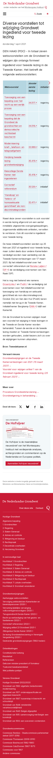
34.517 (32, 102)
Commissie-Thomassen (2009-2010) (19, 739)
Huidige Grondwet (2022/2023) (17, 682)
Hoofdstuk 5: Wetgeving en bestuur (19, 575)
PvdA (23, 284)
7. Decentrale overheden (14, 546)
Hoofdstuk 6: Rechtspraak (14, 579)
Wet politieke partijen (12, 670)
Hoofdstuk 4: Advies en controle (17, 572)
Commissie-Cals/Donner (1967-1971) (19, 746)
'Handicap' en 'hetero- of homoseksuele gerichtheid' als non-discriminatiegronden (15, 202)
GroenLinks (9, 284)
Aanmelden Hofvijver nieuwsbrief (23, 463)
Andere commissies (11, 753)
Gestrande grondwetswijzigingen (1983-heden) (24, 641)
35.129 (32, 186)
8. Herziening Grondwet (13, 549)
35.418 (32, 174)
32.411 (32, 202)
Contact (39, 508)
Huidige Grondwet (11, 516)
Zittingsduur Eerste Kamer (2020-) (18, 631)
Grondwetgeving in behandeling (19, 395)
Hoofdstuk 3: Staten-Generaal (16, 568)
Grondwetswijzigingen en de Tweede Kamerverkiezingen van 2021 (23, 362)
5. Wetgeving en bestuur (14, 539)
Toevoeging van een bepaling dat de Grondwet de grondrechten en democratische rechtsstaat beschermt (14, 125)
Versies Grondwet (11, 678)
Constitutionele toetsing (13, 653)
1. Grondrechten (10, 524)
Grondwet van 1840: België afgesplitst (20, 711)
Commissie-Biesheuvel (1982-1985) (18, 743)
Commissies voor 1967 (13, 750)
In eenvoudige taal (12, 557)
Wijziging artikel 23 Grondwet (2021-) (19, 627)
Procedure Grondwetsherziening (19, 392)
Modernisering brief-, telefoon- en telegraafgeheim (14, 147)
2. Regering (8, 528)
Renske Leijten (37, 266)
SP (5, 269)
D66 (32, 306)
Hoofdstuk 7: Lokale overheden (17, 582)
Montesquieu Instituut (34, 7)
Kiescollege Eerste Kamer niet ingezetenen (13, 175)
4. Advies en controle (12, 535)
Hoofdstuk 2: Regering (13, 565)
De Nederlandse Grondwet (21, 3)
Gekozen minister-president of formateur (21, 663)
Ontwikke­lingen (10, 648)
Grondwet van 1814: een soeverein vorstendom (24, 721)
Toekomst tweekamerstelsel (15, 667)
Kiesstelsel (7, 656)
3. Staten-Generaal (11, 531)
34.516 (32, 125)
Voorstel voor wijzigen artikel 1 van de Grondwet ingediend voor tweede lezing (25, 373)
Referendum (8, 660)
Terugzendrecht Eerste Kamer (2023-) (20, 614)
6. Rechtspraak (9, 542)
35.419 (32, 160)
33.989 (32, 147)
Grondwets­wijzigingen (13, 594)
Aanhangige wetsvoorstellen (15, 598)
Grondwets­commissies (13, 728)
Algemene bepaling (11, 521)
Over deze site (26, 508)
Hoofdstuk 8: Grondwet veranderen (19, 586)
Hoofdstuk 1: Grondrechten (15, 561)
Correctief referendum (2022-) (16, 624)
